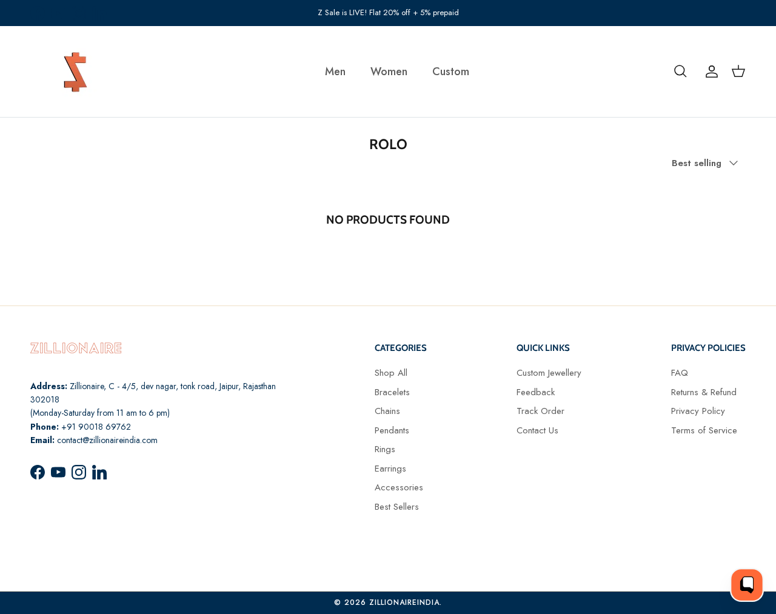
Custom (450, 71)
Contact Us (537, 430)
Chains (387, 411)
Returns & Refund (704, 392)
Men (335, 71)
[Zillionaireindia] (75, 71)
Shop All (391, 372)
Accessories (399, 487)
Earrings (390, 468)
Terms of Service (704, 430)
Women (388, 71)
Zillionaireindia (404, 602)
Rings (385, 449)
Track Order (540, 411)
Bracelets (392, 392)
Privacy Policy (698, 411)
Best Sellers (397, 506)
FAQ (679, 372)
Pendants (392, 430)
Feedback (536, 392)
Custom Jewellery (549, 372)
